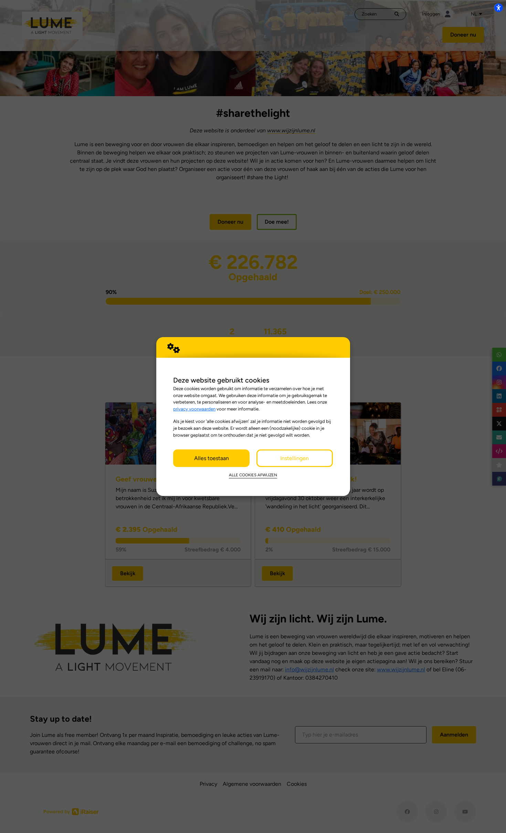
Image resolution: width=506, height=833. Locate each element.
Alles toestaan (211, 458)
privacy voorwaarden (194, 409)
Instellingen (294, 458)
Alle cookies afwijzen (253, 475)
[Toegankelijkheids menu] (498, 7)
